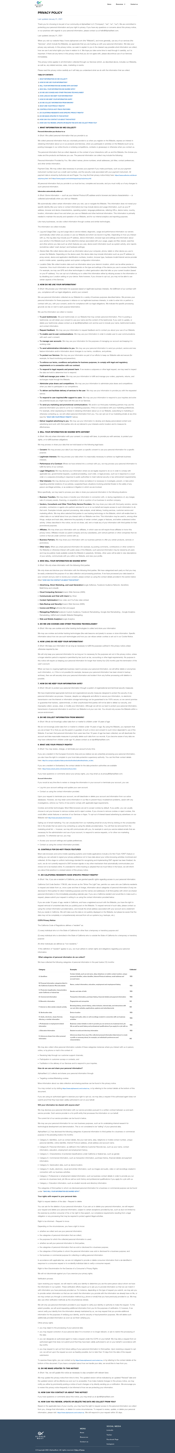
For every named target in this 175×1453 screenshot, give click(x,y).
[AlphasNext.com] (39, 4)
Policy (76, 1450)
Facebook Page (113, 1439)
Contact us (134, 4)
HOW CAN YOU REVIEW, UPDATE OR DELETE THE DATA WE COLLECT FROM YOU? (68, 123)
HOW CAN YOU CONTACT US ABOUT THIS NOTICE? (57, 119)
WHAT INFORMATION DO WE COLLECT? (53, 79)
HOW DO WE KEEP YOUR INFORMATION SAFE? (56, 99)
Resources (84, 1437)
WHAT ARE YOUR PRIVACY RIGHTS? (53, 106)
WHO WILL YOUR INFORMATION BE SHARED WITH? (58, 89)
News (82, 1432)
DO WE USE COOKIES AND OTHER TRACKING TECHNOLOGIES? (63, 92)
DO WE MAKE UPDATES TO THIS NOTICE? (54, 116)
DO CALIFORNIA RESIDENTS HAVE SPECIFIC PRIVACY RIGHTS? (62, 113)
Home (109, 4)
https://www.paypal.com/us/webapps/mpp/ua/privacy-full (71, 178)
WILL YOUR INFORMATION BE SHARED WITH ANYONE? (59, 86)
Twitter (109, 1435)
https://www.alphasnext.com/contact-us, (89, 1360)
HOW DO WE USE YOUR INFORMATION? (53, 82)
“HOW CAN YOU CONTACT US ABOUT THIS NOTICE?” (60, 580)
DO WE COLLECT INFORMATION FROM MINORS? (57, 103)
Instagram (110, 1444)
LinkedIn (110, 1430)
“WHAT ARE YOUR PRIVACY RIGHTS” (59, 417)
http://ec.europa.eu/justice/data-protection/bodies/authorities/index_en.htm (67, 760)
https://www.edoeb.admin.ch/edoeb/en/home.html (59, 769)
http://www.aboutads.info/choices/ (59, 818)
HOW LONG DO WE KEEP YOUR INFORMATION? (57, 96)
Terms (82, 1450)
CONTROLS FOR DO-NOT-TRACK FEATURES (55, 109)
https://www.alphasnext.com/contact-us (75, 1088)
